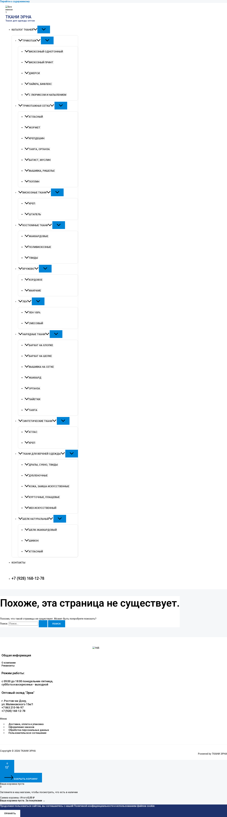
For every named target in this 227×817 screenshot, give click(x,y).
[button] (35, 29)
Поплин (34, 181)
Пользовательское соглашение (27, 732)
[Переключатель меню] (43, 29)
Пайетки (34, 399)
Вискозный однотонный (46, 51)
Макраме (35, 290)
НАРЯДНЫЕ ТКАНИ (33, 334)
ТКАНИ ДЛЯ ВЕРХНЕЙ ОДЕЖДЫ (41, 453)
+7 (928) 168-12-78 (28, 578)
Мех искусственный (42, 508)
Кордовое (35, 279)
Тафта (33, 410)
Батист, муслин (39, 160)
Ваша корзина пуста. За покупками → (22, 800)
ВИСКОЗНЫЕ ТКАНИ (34, 192)
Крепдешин (36, 138)
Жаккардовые (38, 236)
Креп (32, 203)
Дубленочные (38, 475)
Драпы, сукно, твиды (43, 464)
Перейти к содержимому (15, 1)
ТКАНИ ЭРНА (18, 17)
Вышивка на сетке (41, 366)
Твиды (33, 257)
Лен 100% (34, 312)
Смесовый (36, 323)
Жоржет (34, 127)
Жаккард (35, 377)
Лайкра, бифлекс (40, 84)
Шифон (33, 540)
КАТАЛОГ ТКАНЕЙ (22, 29)
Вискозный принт (41, 62)
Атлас (33, 432)
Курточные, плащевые (44, 497)
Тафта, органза (39, 149)
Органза (34, 388)
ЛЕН (24, 301)
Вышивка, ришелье (42, 170)
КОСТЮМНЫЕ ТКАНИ (35, 225)
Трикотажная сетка (36, 105)
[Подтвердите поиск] (43, 623)
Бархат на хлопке (41, 345)
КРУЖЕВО (28, 268)
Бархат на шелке (40, 356)
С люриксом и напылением (47, 94)
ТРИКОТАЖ (29, 40)
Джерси (34, 73)
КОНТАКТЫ (18, 562)
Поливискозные (40, 247)
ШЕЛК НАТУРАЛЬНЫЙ (35, 518)
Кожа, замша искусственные (49, 486)
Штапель (35, 214)
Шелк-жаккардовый (43, 529)
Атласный (36, 116)
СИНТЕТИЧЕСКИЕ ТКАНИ (37, 421)
